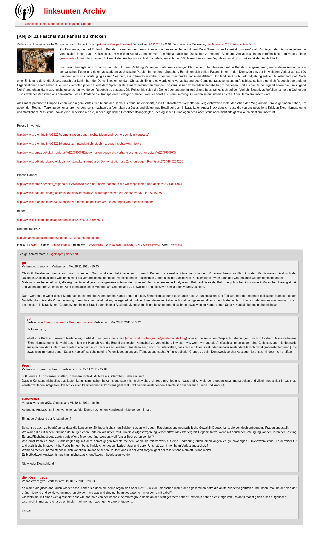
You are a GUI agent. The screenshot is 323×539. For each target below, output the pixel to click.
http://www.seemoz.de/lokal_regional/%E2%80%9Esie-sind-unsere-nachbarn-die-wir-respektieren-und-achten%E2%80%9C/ (99, 184)
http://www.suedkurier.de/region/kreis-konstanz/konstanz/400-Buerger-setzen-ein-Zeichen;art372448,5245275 (89, 193)
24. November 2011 (219, 44)
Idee (43, 23)
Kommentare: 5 (242, 44)
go (24, 263)
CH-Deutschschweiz (148, 244)
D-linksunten (113, 244)
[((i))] (24, 18)
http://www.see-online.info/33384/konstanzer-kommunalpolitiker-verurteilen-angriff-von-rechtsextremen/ (85, 201)
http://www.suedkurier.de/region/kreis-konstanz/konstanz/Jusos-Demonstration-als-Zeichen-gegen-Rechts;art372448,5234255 (100, 161)
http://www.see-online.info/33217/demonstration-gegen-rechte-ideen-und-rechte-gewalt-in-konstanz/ (83, 134)
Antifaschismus (61, 244)
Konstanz (176, 244)
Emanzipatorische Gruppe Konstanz (109, 44)
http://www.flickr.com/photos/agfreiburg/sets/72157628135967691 (60, 219)
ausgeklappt (55, 254)
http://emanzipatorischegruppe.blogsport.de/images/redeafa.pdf (58, 237)
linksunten (72, 23)
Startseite (31, 23)
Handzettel (30, 399)
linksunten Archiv (75, 11)
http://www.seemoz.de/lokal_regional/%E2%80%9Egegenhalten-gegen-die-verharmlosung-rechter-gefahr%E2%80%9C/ (96, 152)
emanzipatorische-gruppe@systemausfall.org (156, 338)
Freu (25, 366)
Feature (32, 244)
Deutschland (95, 244)
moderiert (71, 254)
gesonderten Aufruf (71, 58)
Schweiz (128, 244)
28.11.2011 (155, 44)
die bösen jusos (34, 477)
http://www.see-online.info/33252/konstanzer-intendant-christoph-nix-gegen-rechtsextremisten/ (79, 143)
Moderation (55, 23)
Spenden (87, 23)
